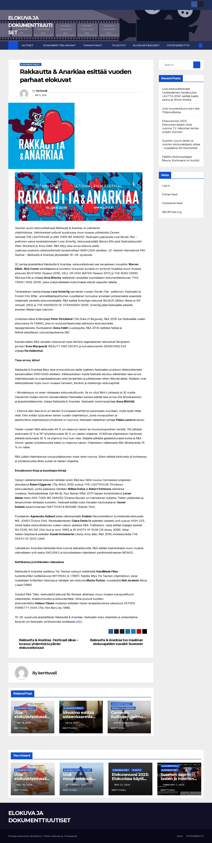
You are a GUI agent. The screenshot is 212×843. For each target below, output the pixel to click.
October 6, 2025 (76, 785)
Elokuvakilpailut (170, 766)
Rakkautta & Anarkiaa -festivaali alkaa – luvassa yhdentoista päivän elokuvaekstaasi (48, 644)
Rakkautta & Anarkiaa (123, 708)
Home (180, 836)
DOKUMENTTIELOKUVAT (59, 45)
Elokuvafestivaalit (30, 64)
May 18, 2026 (25, 785)
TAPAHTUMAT (93, 45)
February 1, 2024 (174, 785)
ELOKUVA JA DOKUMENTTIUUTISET (30, 25)
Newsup (56, 836)
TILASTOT (119, 45)
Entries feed (169, 194)
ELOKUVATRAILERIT (146, 45)
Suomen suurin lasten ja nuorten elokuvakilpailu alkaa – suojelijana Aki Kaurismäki (181, 144)
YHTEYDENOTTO (178, 45)
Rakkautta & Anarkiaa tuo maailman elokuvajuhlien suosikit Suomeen (116, 642)
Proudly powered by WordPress (25, 836)
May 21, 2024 (122, 785)
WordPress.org (172, 212)
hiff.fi (79, 621)
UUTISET (28, 45)
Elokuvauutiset (72, 770)
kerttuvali (41, 90)
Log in (166, 185)
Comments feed (172, 203)
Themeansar (70, 836)
